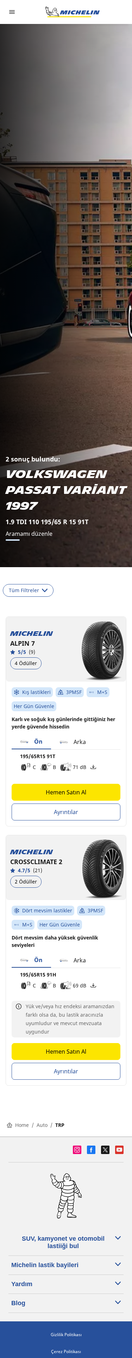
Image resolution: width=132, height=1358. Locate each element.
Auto (42, 1125)
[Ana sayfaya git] (72, 12)
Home (22, 1125)
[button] (31, 741)
